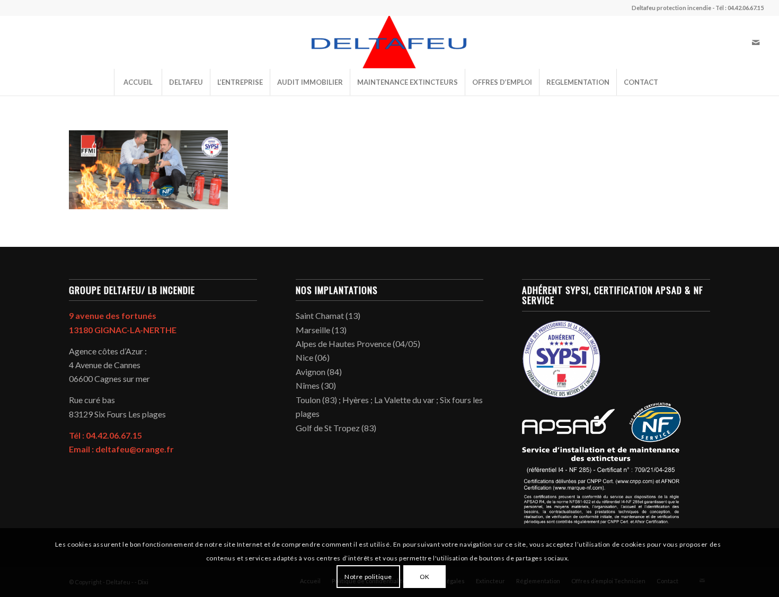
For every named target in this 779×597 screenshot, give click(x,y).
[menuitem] (138, 82)
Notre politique (368, 576)
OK (425, 576)
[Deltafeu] (389, 42)
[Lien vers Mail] (756, 42)
